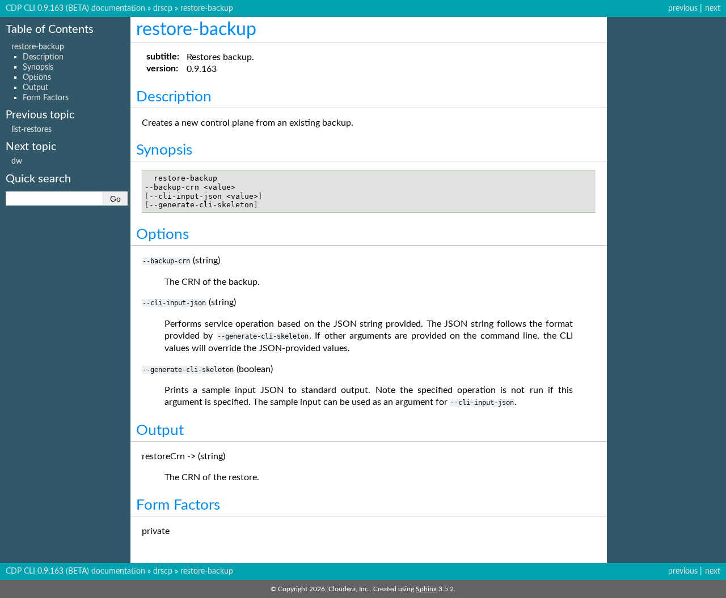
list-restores (31, 129)
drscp (162, 8)
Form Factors (46, 97)
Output (35, 87)
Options (37, 77)
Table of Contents (50, 29)
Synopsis (38, 67)
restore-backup (206, 8)
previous (683, 8)
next (712, 8)
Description (43, 57)
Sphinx (426, 589)
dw (16, 161)
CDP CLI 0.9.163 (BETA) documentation (75, 8)
